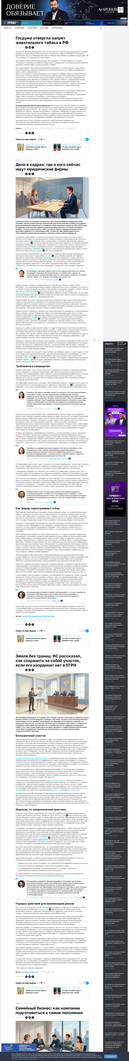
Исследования (57, 28)
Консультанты (23, 620)
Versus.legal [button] (61, 815)
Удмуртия (71, 128)
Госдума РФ (60, 128)
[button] (26, 47)
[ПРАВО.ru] (11, 22)
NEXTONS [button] (47, 256)
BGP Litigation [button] (37, 250)
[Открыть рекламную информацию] (124, 435)
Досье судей (32, 28)
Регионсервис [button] (42, 838)
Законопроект (47, 128)
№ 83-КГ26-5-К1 (73, 790)
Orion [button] (68, 385)
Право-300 (7, 28)
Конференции (19, 28)
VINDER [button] (34, 319)
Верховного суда (57, 790)
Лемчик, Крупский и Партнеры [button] (26, 293)
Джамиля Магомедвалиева (32, 616)
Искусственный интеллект (41, 620)
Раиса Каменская (48, 616)
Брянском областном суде (56, 780)
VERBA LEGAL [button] (28, 358)
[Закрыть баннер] (35, 1044)
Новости (19, 33)
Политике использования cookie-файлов (24, 1059)
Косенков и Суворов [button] (23, 243)
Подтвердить (110, 1056)
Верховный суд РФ (48, 972)
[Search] (101, 28)
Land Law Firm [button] (44, 909)
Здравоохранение (32, 128)
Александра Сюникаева (29, 972)
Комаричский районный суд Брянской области (32, 758)
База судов (44, 28)
